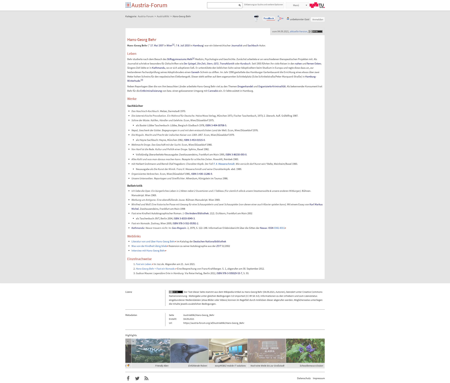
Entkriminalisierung (151, 90)
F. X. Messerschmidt (224, 163)
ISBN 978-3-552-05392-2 (185, 223)
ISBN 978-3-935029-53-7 (229, 273)
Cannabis (213, 90)
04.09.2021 (269, 291)
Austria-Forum (149, 5)
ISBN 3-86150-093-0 (236, 154)
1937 (161, 45)
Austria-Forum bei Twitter (137, 378)
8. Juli (181, 45)
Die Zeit (201, 63)
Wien (169, 45)
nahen (298, 63)
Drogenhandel (245, 86)
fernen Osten (314, 63)
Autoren (280, 291)
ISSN (271, 228)
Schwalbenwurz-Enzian (311, 365)
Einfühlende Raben (197, 365)
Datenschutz (304, 378)
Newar (263, 228)
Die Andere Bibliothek (197, 213)
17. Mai (154, 45)
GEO (216, 63)
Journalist (236, 45)
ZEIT (218, 246)
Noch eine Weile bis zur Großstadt (267, 365)
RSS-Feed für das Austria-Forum (146, 378)
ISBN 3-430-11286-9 (201, 173)
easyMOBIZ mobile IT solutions (230, 365)
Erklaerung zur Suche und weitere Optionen (263, 4)
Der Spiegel (190, 63)
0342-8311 (279, 228)
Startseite (128, 5)
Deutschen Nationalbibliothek (209, 241)
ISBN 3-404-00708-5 (215, 125)
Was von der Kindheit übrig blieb (149, 246)
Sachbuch (253, 45)
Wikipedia (229, 291)
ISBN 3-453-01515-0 (194, 140)
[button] (269, 18)
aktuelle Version (298, 31)
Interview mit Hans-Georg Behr (148, 250)
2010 (187, 45)
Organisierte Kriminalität (272, 86)
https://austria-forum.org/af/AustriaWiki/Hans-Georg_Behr (213, 323)
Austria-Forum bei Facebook (128, 378)
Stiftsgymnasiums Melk (179, 59)
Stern (210, 63)
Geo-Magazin (179, 228)
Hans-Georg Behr (253, 291)
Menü (296, 5)
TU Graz (317, 5)
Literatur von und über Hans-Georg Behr (153, 241)
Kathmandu (158, 67)
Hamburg (198, 45)
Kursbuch (245, 63)
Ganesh (195, 72)
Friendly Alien (161, 365)
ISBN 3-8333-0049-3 (184, 218)
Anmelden (317, 19)
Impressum (319, 378)
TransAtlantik (227, 63)
